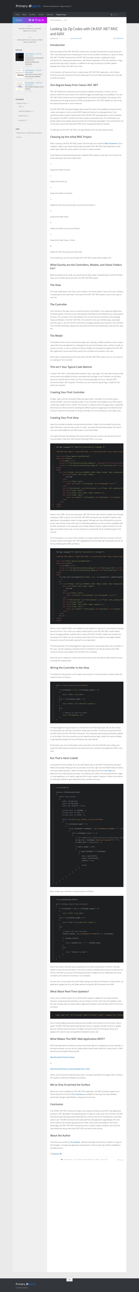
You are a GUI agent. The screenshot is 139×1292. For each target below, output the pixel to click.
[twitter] (33, 20)
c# (75, 1159)
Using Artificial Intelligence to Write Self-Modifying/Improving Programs (34, 61)
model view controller (86, 1159)
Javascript (22, 120)
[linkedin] (39, 20)
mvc (98, 1159)
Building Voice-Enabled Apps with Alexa (29, 133)
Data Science (23, 116)
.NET (65, 20)
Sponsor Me (119, 38)
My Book (32, 14)
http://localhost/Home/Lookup (62, 1057)
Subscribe (50, 14)
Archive (19, 137)
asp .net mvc (68, 1159)
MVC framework (111, 143)
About (24, 14)
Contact (41, 14)
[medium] (30, 20)
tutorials (79, 1094)
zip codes (108, 770)
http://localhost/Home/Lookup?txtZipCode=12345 (70, 1069)
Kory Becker (77, 38)
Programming (60, 14)
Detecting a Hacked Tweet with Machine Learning (33, 75)
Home (17, 14)
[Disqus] (86, 1191)
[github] (36, 20)
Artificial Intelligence (25, 111)
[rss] (43, 20)
